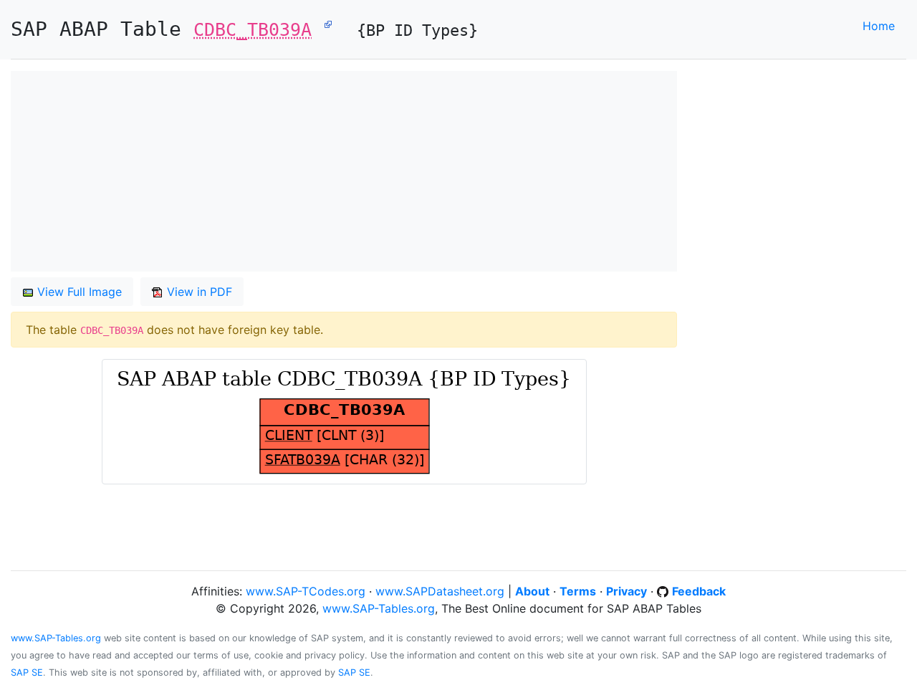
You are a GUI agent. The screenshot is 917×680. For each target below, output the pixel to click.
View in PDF (197, 291)
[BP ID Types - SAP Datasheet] (328, 23)
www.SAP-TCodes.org (305, 591)
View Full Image (78, 291)
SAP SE (27, 672)
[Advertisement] (344, 171)
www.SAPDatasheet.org (439, 591)
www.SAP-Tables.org (378, 608)
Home (879, 26)
